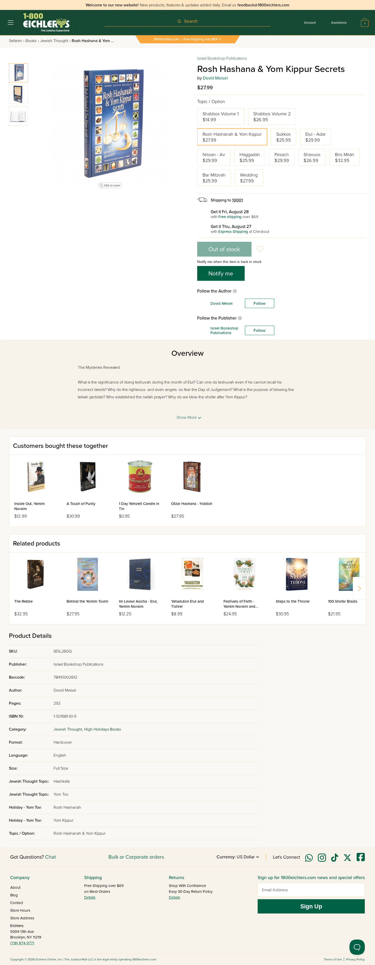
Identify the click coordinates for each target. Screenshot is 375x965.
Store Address (22, 918)
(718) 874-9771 (22, 943)
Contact (16, 902)
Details (89, 897)
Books (32, 40)
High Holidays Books (102, 729)
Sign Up (311, 906)
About (15, 887)
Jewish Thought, (69, 729)
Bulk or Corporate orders (136, 857)
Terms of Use (333, 959)
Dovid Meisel (215, 78)
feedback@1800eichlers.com (263, 5)
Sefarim (16, 40)
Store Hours (20, 910)
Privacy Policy (355, 959)
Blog (14, 895)
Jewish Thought (55, 40)
